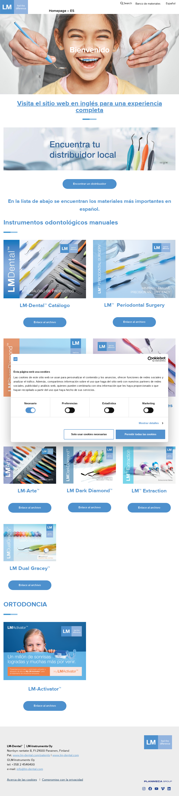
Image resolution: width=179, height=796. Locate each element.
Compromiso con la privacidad (62, 779)
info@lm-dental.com (30, 769)
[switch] (70, 410)
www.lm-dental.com (65, 755)
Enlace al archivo (45, 322)
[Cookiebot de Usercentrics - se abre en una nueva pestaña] (150, 359)
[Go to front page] (19, 7)
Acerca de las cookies (22, 779)
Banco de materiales (147, 3)
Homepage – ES (61, 11)
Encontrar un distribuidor (89, 183)
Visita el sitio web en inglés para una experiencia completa (89, 106)
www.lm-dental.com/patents (31, 755)
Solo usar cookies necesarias (89, 434)
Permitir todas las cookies (140, 434)
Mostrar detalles (149, 423)
